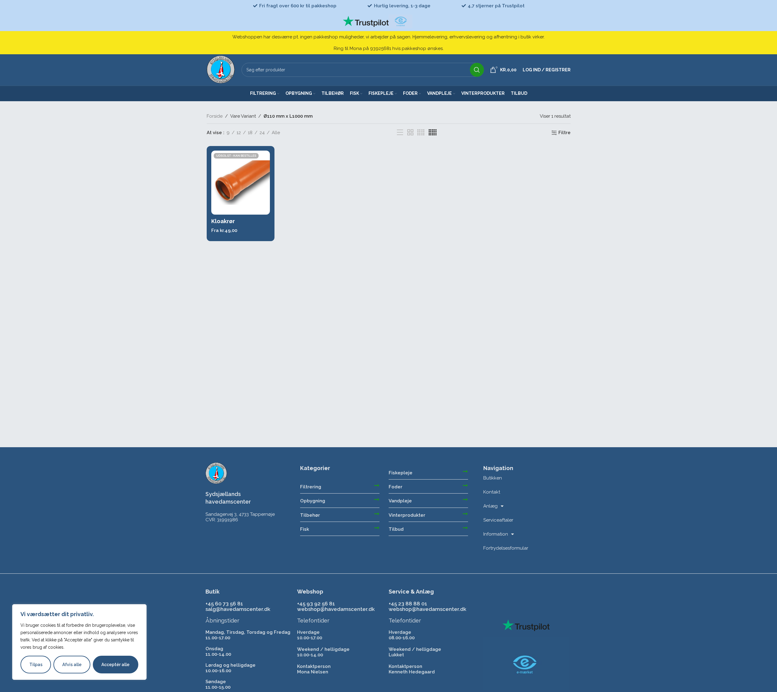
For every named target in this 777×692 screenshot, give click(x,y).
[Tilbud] (465, 527)
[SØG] (477, 70)
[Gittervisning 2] (410, 132)
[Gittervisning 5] (433, 132)
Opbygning (312, 501)
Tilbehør (310, 515)
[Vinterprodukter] (465, 513)
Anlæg (490, 506)
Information (495, 534)
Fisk (304, 529)
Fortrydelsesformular (505, 548)
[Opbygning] (376, 499)
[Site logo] (221, 69)
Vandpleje (400, 501)
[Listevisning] (400, 132)
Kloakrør (223, 221)
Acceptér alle (115, 664)
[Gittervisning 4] (420, 132)
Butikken (492, 478)
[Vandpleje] (465, 499)
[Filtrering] (376, 485)
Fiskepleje (400, 473)
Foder (395, 487)
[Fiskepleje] (465, 471)
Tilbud (396, 529)
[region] (79, 642)
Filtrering (310, 487)
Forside (215, 116)
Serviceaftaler (498, 520)
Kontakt (491, 492)
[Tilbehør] (376, 513)
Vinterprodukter (407, 515)
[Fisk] (376, 527)
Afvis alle (72, 664)
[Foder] (465, 485)
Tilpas (35, 664)
